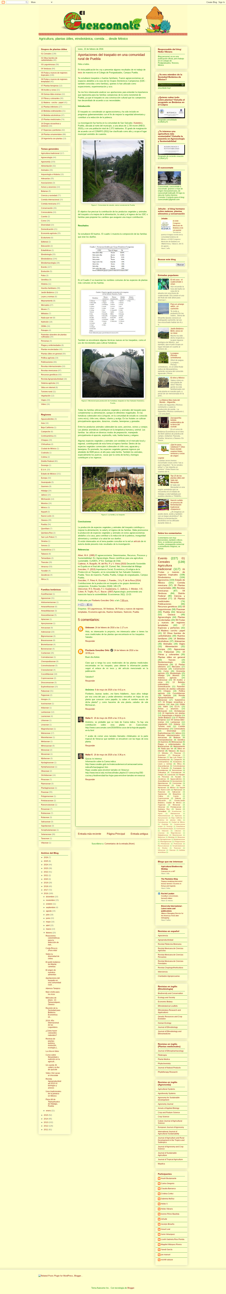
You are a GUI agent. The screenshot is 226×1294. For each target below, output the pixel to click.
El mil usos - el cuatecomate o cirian (176, 282)
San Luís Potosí (47, 537)
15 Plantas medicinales (51, 119)
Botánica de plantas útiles (169, 820)
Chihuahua (45, 444)
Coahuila (45, 453)
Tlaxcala (44, 562)
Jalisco (44, 495)
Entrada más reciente (89, 833)
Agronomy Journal (165, 1104)
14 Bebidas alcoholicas (51, 115)
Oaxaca (44, 520)
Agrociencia (163, 936)
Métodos (44, 313)
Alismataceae (175, 813)
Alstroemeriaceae (48, 602)
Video (43, 404)
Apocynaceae (47, 623)
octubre (49, 904)
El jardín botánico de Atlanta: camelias (53, 964)
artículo (137, 541)
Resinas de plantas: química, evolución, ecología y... (52, 1043)
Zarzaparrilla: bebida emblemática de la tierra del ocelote (177, 422)
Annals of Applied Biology (168, 1108)
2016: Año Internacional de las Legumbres (52, 1024)
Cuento (44, 217)
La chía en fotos (52, 1051)
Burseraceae (46, 649)
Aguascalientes (47, 419)
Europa (44, 478)
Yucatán (44, 571)
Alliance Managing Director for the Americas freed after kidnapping (172, 915)
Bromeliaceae (47, 644)
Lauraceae (45, 716)
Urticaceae (161, 850)
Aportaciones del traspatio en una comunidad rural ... (53, 981)
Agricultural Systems (166, 1089)
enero (48, 1111)
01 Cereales (46, 54)
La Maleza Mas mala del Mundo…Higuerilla (169, 401)
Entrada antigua (139, 833)
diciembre (50, 897)
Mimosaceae (46, 746)
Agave (160, 813)
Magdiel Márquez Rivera (171, 1244)
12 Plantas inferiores (49, 107)
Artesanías (45, 178)
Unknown (89, 627)
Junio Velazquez (168, 1234)
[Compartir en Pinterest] (91, 604)
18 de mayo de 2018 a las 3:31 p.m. (110, 718)
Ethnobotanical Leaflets (168, 1006)
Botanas (44, 191)
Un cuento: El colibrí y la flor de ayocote (52, 1067)
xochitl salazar (167, 1260)
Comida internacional (50, 200)
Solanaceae (46, 834)
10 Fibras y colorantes (50, 98)
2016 (46, 893)
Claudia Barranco (168, 1188)
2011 (46, 1130)
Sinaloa (44, 541)
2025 (46, 861)
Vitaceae (44, 843)
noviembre (50, 900)
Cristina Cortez (167, 1194)
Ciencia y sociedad (49, 195)
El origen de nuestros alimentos (51, 972)
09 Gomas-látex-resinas (51, 94)
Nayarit (44, 512)
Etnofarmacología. (166, 828)
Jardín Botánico (47, 292)
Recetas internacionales (51, 366)
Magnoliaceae (47, 729)
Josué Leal (165, 1229)
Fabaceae (45, 691)
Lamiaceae (45, 712)
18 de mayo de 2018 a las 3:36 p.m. (110, 755)
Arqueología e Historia (50, 174)
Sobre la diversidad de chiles (52, 956)
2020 (46, 879)
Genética (45, 280)
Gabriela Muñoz (167, 1199)
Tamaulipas (46, 558)
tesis (80, 72)
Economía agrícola (96, 612)
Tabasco (44, 554)
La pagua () (175, 355)
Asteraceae (46, 632)
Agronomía (45, 162)
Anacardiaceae (47, 615)
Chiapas (44, 440)
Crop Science (163, 1117)
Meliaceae (45, 741)
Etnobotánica (46, 259)
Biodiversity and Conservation (170, 993)
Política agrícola (47, 358)
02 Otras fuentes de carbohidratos (49, 59)
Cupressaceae (47, 678)
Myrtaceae (45, 758)
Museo (44, 309)
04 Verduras (108, 609)
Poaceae (45, 792)
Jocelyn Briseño (167, 1224)
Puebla (136, 612)
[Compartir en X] (85, 604)
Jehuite (164, 219)
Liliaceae (45, 720)
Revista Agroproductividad (52, 379)
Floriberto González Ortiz (97, 650)
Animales (45, 170)
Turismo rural (46, 392)
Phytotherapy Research (168, 1072)
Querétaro (45, 529)
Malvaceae (45, 733)
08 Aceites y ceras (48, 90)
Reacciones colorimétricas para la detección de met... (53, 940)
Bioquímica (177, 794)
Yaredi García (166, 1249)
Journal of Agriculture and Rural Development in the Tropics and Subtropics (171, 1140)
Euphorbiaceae (47, 687)
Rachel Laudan (167, 894)
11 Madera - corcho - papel (52, 102)
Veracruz (44, 567)
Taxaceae (45, 838)
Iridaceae (45, 708)
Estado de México (48, 474)
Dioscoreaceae (47, 682)
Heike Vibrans (167, 1209)
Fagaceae (45, 695)
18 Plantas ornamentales (51, 134)
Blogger (130, 1288)
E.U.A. (43, 470)
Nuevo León (46, 516)
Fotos (43, 275)
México (44, 507)
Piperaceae (46, 784)
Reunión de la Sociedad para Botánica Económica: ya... (53, 1012)
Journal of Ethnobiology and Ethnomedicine (169, 1032)
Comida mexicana (48, 204)
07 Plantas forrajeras (49, 86)
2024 (46, 865)
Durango (44, 465)
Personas (45, 341)
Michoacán (45, 499)
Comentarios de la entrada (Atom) (120, 844)
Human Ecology (164, 1023)
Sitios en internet (48, 387)
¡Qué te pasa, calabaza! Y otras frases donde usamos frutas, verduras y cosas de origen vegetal (171, 451)
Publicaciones (47, 362)
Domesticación (47, 229)
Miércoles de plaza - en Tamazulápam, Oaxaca (53, 1001)
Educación (45, 246)
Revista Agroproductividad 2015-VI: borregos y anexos (53, 1083)
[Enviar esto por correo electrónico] (79, 604)
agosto (49, 911)
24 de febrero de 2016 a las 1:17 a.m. (111, 627)
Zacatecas (45, 575)
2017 (46, 890)
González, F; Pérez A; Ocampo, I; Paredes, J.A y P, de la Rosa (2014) (109, 580)
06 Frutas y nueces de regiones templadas (171, 623)
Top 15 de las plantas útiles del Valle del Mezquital (177, 479)
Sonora (44, 545)
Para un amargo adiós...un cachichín (177, 306)
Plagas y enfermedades (51, 345)
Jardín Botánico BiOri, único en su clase (177, 331)
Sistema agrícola (48, 383)
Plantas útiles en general (51, 354)
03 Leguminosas (95, 609)
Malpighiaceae (163, 835)
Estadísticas (46, 250)
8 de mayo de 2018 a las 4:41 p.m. (110, 690)
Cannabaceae (47, 657)
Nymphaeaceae (47, 767)
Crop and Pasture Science (169, 1112)
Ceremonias (177, 783)
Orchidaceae (46, 775)
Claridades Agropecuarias (169, 976)
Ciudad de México (48, 448)
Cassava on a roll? (168, 871)
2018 (46, 886)
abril (48, 925)
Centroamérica (47, 436)
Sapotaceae (46, 826)
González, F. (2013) (86, 569)
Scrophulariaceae (48, 830)
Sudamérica (46, 550)
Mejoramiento (47, 301)
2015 (46, 1115)
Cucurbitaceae (47, 674)
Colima (44, 457)
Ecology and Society (166, 997)
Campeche (45, 432)
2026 (46, 857)
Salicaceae (45, 822)
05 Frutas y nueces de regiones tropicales (171, 572)
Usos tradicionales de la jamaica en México (53, 1093)
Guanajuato (46, 482)
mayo (48, 922)
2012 (46, 1126)
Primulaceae (165, 844)
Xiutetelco (137, 123)
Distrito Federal (47, 461)
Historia (44, 284)
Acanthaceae (46, 594)
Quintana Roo (47, 533)
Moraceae (45, 750)
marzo (49, 929)
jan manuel (165, 1255)
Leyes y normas (47, 297)
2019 (46, 883)
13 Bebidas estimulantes (51, 111)
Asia (43, 423)
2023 (46, 868)
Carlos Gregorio (167, 1183)
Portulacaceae (47, 801)
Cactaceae (45, 653)
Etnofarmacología (48, 263)
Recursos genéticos (49, 375)
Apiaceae (45, 619)
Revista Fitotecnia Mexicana (169, 944)
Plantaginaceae (47, 788)
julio (48, 915)
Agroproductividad (165, 940)
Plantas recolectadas (50, 349)
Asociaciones (46, 183)
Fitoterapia (162, 1055)
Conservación (47, 208)
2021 (46, 875)
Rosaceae (45, 809)
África (43, 579)
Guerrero (45, 486)
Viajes (43, 400)
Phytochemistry (164, 1063)
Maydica (161, 1164)
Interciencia (163, 972)
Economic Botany (165, 1002)
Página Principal (116, 833)
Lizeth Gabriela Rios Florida (172, 1239)
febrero (49, 933)
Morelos (44, 503)
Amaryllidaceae (47, 611)
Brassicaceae (46, 640)
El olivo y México (177, 378)
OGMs (43, 326)
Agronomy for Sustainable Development (169, 1098)
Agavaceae (46, 598)
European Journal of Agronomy (171, 1127)
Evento (44, 267)
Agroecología (46, 157)
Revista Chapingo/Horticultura (170, 968)
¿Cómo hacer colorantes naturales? (51, 1033)
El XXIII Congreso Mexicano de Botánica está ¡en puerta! (178, 225)
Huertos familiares (114, 612)
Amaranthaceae (47, 607)
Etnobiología (46, 254)
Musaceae (45, 754)
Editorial (44, 242)
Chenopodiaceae (48, 661)
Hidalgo (44, 491)
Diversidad (45, 225)
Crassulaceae (47, 670)
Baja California (47, 427)
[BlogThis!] (82, 604)
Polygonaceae (47, 796)
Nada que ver (46, 318)
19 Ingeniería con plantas (51, 138)
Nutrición (128, 612)
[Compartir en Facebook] (88, 604)
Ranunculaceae (47, 805)
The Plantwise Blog (169, 879)
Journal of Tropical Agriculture (170, 1159)
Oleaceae (45, 771)
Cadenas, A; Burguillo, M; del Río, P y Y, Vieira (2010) (102, 563)
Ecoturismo (45, 238)
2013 (46, 1122)
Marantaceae (46, 737)
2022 (46, 872)
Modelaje (171, 837)
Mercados (45, 305)
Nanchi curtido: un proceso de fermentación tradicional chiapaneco (176, 504)
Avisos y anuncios (48, 187)
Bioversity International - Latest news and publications (172, 908)
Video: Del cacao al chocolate (53, 1074)
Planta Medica (164, 1059)
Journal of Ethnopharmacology (171, 1051)
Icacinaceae (46, 704)
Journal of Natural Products (169, 1068)
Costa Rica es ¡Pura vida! (51, 949)
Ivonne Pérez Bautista (170, 1214)
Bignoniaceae (47, 636)
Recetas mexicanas (49, 370)
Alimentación (46, 166)
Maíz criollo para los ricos (52, 993)
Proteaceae (178, 844)
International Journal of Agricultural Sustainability (168, 1133)
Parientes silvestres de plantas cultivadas (171, 687)
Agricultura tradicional (50, 153)
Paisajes (44, 330)
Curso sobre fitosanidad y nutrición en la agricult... (53, 1058)
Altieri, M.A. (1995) (86, 555)
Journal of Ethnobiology (168, 1027)
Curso (43, 221)
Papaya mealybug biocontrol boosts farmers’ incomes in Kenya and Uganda (171, 883)
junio (48, 918)
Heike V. (89, 718)
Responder (90, 641)
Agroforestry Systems (167, 1093)
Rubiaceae (45, 813)
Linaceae (45, 725)
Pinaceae (45, 779)
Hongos (44, 699)
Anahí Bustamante (168, 1178)
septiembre (51, 907)
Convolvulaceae (48, 666)
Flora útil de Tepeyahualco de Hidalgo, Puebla (53, 1102)
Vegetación (45, 396)
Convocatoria (46, 212)
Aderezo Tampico (53, 988)
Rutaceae (45, 817)
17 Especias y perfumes (51, 130)
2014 (46, 1119)
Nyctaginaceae (47, 763)
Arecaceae (45, 628)
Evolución (45, 271)
